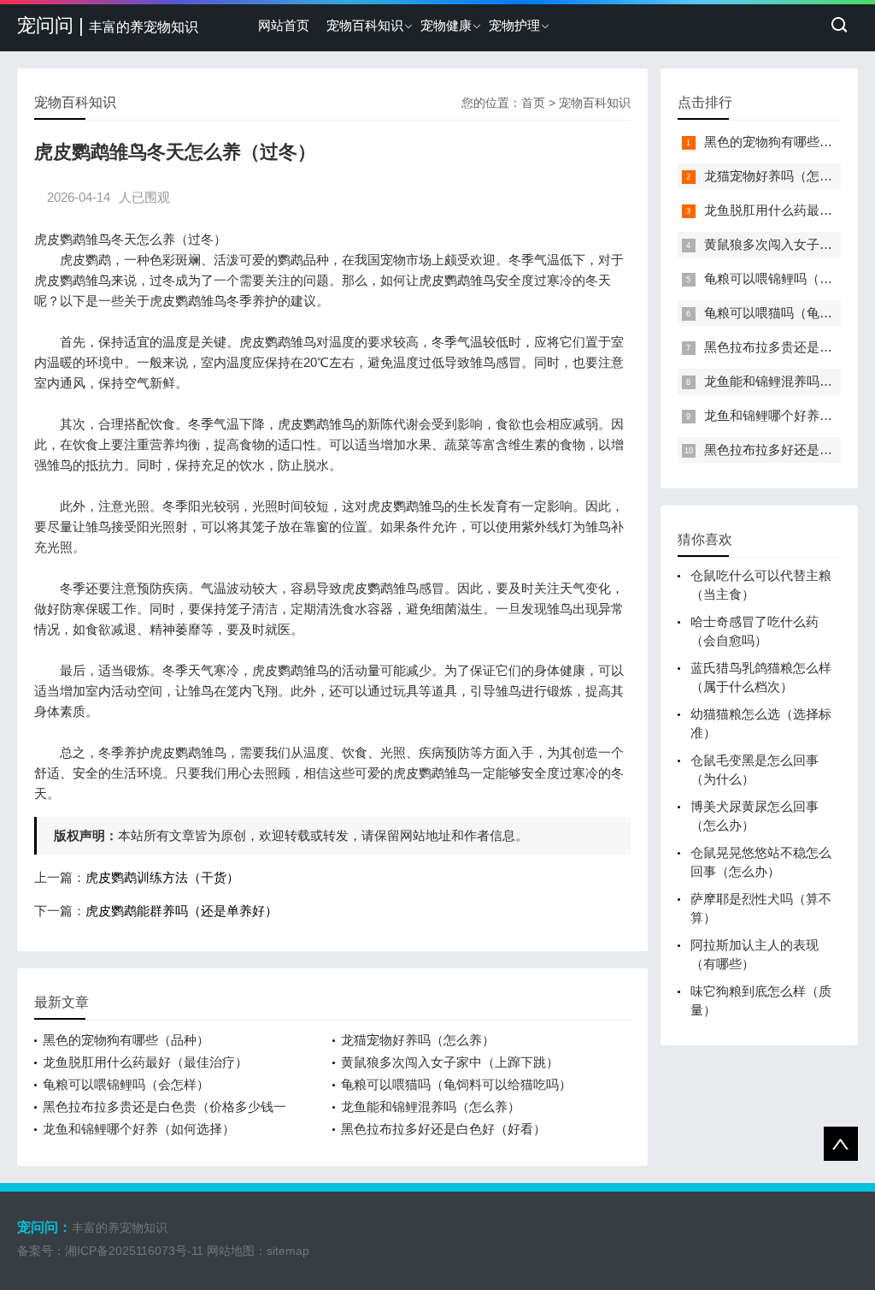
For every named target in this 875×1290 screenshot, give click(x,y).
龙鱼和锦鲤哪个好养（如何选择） (139, 1128)
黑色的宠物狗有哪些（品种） (126, 1040)
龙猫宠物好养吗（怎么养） (418, 1040)
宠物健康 (446, 25)
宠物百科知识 (364, 25)
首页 (533, 102)
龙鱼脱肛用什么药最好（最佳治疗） (145, 1062)
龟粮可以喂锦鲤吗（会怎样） (126, 1084)
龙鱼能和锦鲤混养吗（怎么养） (430, 1106)
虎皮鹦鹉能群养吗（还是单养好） (181, 910)
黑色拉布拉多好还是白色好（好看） (443, 1128)
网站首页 (283, 25)
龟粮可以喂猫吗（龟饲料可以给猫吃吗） (456, 1084)
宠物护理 (514, 25)
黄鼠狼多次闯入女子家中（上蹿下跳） (450, 1062)
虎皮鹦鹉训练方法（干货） (162, 877)
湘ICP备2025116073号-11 (134, 1250)
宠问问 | (107, 25)
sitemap (288, 1250)
